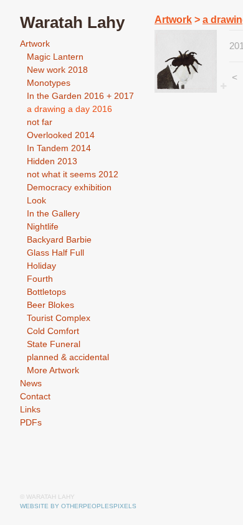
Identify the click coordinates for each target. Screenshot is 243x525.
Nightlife (43, 226)
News (31, 383)
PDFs (31, 422)
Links (30, 409)
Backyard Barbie (59, 239)
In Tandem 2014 (59, 148)
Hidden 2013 (52, 161)
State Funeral (53, 344)
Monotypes (48, 83)
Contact (35, 396)
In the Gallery (53, 213)
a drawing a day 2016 (69, 109)
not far (39, 122)
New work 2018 (57, 70)
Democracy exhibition (69, 187)
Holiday (41, 266)
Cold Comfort (53, 331)
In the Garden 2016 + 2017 (80, 96)
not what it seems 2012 (72, 174)
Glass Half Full (55, 253)
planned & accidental (68, 357)
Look (36, 200)
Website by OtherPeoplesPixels (78, 506)
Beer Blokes (50, 305)
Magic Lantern (55, 57)
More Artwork (53, 370)
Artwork (35, 44)
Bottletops (46, 292)
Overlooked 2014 (61, 135)
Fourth (40, 279)
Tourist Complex (58, 318)
